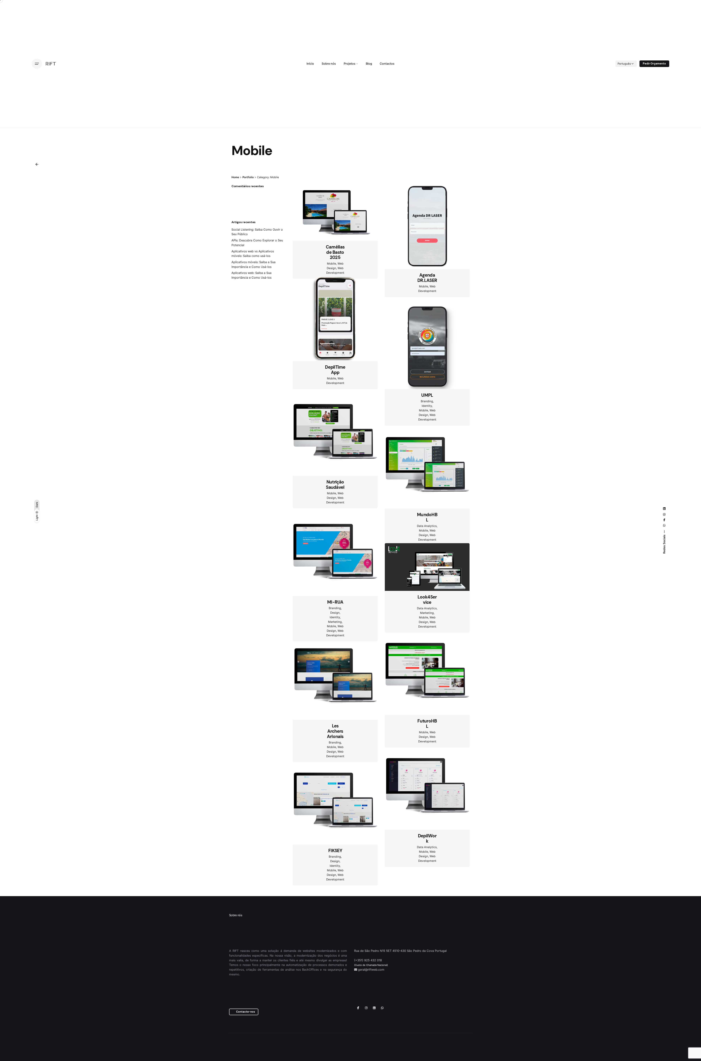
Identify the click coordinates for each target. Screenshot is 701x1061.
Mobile (331, 263)
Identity (427, 406)
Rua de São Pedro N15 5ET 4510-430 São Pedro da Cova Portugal (400, 1003)
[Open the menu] (37, 64)
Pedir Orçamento (654, 63)
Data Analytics (427, 535)
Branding (427, 401)
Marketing (335, 641)
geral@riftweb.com (371, 1022)
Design (335, 632)
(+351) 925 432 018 (368, 1012)
